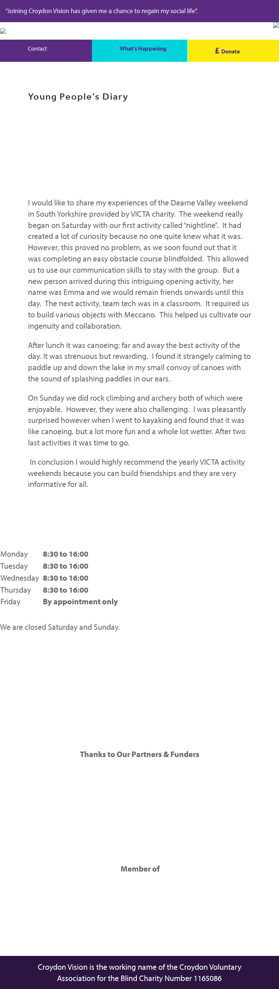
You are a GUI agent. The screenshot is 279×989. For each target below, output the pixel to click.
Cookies (13, 685)
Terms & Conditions (32, 661)
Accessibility (20, 721)
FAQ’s (9, 709)
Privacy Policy (22, 649)
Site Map (15, 673)
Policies (12, 697)
